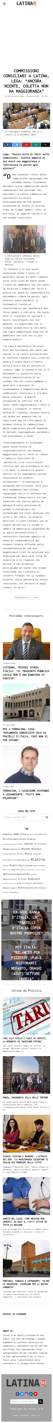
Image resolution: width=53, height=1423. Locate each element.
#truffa (6, 892)
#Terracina (25, 887)
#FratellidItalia (9, 854)
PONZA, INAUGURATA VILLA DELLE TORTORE (25, 1097)
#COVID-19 (30, 843)
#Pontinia (32, 870)
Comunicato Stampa (15, 96)
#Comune (31, 839)
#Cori (21, 844)
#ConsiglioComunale (10, 844)
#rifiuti (22, 879)
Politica (44, 96)
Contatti (24, 1415)
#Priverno (40, 870)
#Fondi (25, 848)
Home (15, 1415)
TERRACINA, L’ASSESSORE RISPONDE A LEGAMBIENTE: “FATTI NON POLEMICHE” (26, 794)
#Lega (35, 597)
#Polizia (24, 870)
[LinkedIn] (31, 1394)
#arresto (30, 834)
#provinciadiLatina (16, 874)
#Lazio (14, 865)
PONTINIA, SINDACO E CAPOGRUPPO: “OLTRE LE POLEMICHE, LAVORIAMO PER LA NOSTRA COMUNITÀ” (26, 1284)
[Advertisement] (26, 36)
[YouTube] (35, 1394)
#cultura (42, 844)
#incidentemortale (21, 860)
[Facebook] (7, 145)
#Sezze (6, 888)
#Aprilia (20, 833)
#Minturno (6, 870)
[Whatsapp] (36, 145)
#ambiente (8, 834)
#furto (20, 854)
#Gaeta (28, 853)
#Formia (36, 848)
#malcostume (25, 865)
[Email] (45, 145)
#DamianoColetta (22, 597)
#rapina (34, 874)
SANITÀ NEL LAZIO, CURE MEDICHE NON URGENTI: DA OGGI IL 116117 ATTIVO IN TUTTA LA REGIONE (25, 1221)
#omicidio (15, 870)
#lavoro (6, 865)
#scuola (28, 883)
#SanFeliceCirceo (9, 883)
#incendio (37, 854)
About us (35, 1415)
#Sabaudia (34, 879)
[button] (47, 817)
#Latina (38, 859)
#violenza (14, 892)
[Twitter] (17, 145)
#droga (6, 849)
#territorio (40, 888)
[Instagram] (26, 1394)
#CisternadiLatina (14, 839)
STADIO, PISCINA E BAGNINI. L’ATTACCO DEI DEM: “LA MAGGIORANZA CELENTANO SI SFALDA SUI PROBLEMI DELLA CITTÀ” (25, 1159)
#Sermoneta (38, 883)
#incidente (7, 860)
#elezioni (15, 849)
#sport (13, 888)
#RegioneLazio (10, 879)
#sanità (20, 883)
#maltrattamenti (39, 865)
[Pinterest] (26, 145)
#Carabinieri (40, 834)
